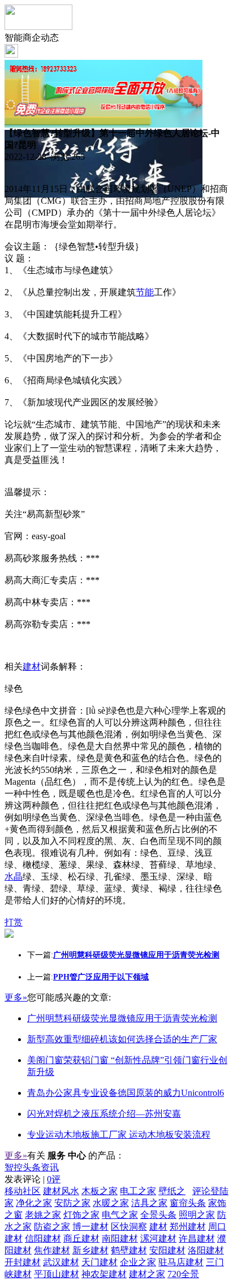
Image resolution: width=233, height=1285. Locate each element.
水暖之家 (111, 1203)
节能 (145, 292)
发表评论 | (33, 1179)
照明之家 (197, 1215)
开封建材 (23, 1262)
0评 (54, 1179)
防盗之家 (52, 1226)
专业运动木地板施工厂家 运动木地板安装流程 (118, 1134)
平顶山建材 (56, 1274)
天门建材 (99, 1262)
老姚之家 (43, 1215)
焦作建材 (52, 1250)
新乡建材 (90, 1250)
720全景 (183, 1274)
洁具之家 (149, 1203)
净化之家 (34, 1203)
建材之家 (147, 1274)
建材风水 (61, 1191)
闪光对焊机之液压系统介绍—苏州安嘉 (104, 1113)
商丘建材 (81, 1238)
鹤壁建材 (129, 1250)
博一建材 (90, 1226)
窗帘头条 (188, 1203)
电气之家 (120, 1215)
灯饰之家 (81, 1215)
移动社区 (23, 1191)
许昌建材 (197, 1238)
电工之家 (138, 1191)
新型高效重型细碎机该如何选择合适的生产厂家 (122, 1039)
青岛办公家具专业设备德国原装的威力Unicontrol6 (125, 1093)
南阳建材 (120, 1238)
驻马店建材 (181, 1262)
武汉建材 (61, 1262)
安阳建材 (167, 1250)
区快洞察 (129, 1226)
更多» (16, 997)
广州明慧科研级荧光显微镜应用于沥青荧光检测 (122, 1018)
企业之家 (138, 1262)
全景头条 (158, 1215)
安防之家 (72, 1203)
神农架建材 (104, 1274)
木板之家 (99, 1191)
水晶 (14, 876)
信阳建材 (43, 1238)
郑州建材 (188, 1226)
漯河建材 (158, 1238)
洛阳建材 (206, 1250)
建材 (32, 666)
